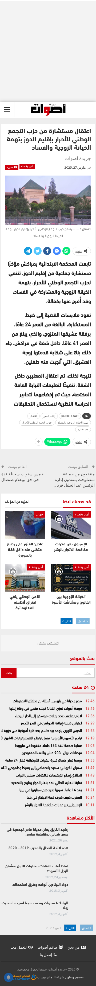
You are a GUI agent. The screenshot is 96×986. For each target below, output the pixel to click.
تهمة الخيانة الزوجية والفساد (73, 422)
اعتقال (33, 415)
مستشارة (83, 429)
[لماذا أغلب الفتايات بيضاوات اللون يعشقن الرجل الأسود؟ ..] (83, 872)
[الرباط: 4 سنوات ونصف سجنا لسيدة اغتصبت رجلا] (83, 909)
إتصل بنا (46, 955)
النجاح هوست (46, 977)
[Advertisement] (48, 51)
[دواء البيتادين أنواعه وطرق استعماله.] (83, 891)
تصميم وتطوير (74, 977)
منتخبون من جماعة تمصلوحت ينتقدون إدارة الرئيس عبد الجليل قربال (74, 480)
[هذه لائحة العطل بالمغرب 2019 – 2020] (83, 854)
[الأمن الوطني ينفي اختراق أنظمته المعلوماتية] (25, 578)
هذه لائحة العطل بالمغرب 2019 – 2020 (38, 848)
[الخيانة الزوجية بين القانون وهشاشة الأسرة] (71, 578)
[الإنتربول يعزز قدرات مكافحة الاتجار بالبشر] (71, 525)
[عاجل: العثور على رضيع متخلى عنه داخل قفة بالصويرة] (25, 525)
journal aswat (69, 415)
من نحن (73, 947)
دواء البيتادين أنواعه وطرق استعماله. (40, 885)
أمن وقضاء (27, 166)
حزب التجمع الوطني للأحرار (37, 422)
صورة (10, 167)
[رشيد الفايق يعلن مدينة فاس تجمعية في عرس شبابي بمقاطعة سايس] (83, 836)
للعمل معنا (18, 947)
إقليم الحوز (49, 415)
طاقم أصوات (47, 947)
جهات (39, 514)
